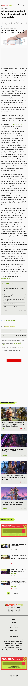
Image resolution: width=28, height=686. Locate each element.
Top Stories (12, 326)
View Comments (14, 360)
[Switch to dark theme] (23, 5)
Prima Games (19, 641)
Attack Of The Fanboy (9, 641)
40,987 (16, 593)
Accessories (6, 326)
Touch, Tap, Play (6, 650)
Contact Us (14, 625)
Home (2, 8)
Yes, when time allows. (10, 303)
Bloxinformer (21, 650)
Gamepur (21, 639)
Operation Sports (9, 647)
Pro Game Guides (7, 639)
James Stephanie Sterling (9, 26)
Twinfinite (15, 639)
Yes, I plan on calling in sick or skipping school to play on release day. (14, 300)
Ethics (14, 622)
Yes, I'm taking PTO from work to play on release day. (14, 295)
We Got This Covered (16, 643)
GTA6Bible (13, 652)
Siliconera (7, 643)
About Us (14, 619)
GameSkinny (18, 645)
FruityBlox (14, 650)
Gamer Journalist (9, 645)
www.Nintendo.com (7, 278)
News (6, 8)
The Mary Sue (18, 647)
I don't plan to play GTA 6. (10, 306)
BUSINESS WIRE (18, 124)
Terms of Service (11, 534)
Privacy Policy (17, 534)
